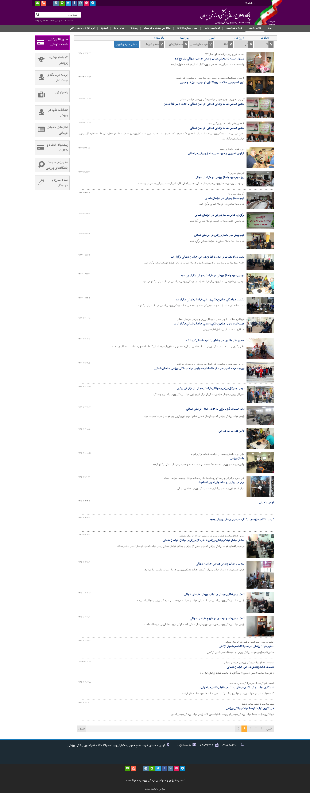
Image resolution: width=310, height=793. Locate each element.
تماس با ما (119, 28)
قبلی (269, 728)
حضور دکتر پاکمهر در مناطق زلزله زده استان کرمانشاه (215, 340)
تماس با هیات (266, 502)
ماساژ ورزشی (237, 458)
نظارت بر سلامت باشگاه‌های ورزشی (57, 165)
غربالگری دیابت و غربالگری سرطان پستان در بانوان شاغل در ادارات (237, 687)
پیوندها (134, 28)
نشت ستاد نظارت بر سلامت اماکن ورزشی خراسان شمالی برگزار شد (207, 256)
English (248, 3)
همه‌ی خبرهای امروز (126, 44)
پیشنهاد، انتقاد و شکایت (57, 147)
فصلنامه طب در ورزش (58, 112)
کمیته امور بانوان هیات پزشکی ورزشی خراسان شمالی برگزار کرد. (209, 323)
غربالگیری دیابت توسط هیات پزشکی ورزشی (250, 708)
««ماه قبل (265, 38)
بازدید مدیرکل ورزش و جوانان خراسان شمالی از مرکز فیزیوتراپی (210, 388)
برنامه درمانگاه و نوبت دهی (57, 77)
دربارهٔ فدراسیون (234, 28)
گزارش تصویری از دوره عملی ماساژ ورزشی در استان (216, 153)
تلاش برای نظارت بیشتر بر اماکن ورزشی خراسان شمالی (214, 594)
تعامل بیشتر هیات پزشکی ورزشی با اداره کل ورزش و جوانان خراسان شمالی (203, 540)
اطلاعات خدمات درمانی (57, 130)
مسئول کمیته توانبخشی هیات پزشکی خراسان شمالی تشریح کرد (209, 58)
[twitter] (68, 3)
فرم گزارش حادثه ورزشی (82, 28)
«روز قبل (239, 38)
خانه (270, 28)
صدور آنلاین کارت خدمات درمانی (58, 42)
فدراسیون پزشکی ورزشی (217, 16)
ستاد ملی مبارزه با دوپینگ (157, 28)
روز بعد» (184, 38)
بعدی (81, 728)
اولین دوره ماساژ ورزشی (231, 430)
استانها (104, 28)
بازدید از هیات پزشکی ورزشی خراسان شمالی (220, 563)
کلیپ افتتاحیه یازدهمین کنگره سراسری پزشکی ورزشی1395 (242, 519)
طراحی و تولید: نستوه (155, 789)
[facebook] (74, 3)
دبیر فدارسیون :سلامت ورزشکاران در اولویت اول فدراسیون (212, 82)
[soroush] (56, 3)
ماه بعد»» (159, 38)
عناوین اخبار (255, 28)
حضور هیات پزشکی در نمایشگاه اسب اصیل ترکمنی (246, 646)
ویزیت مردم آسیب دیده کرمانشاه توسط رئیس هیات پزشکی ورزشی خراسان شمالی (199, 368)
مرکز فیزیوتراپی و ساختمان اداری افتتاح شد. (220, 482)
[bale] (62, 3)
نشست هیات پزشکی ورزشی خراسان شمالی (250, 667)
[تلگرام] (93, 3)
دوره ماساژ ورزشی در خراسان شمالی (224, 198)
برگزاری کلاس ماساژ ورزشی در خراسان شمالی (219, 215)
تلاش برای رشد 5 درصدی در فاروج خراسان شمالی (217, 618)
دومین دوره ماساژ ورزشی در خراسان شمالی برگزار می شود (212, 275)
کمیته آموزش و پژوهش (58, 60)
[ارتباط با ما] (37, 3)
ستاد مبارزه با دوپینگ (59, 182)
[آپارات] (86, 3)
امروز (211, 38)
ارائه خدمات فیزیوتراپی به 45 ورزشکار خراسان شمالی (215, 409)
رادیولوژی (61, 92)
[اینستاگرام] (80, 3)
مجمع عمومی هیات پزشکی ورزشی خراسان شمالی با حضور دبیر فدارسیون (204, 103)
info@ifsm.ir (182, 745)
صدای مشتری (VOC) (187, 28)
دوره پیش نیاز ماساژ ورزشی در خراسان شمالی (219, 235)
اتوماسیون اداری (212, 28)
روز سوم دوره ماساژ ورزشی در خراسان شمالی (219, 177)
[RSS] (43, 3)
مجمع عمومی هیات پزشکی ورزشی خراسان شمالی (217, 128)
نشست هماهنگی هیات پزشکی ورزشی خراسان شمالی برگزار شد (210, 299)
